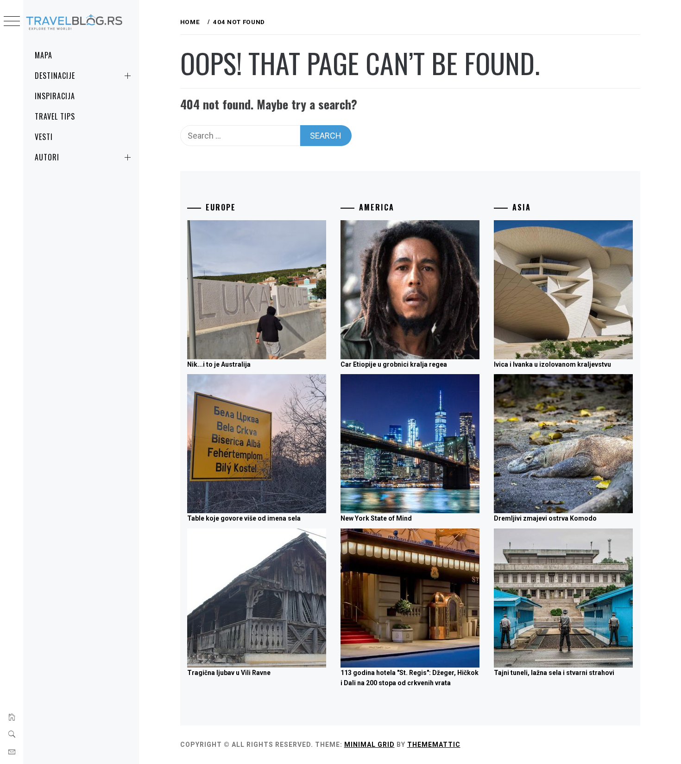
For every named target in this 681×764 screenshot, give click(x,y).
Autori (47, 157)
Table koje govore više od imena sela (244, 518)
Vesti (44, 136)
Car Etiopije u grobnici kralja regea (393, 364)
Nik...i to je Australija (219, 364)
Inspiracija (55, 96)
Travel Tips (55, 116)
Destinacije (55, 75)
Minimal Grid (369, 744)
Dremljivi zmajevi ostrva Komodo (545, 518)
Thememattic (433, 744)
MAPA (43, 55)
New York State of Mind (376, 518)
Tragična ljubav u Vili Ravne (229, 672)
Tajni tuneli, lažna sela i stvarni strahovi (554, 672)
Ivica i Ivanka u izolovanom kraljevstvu (552, 364)
